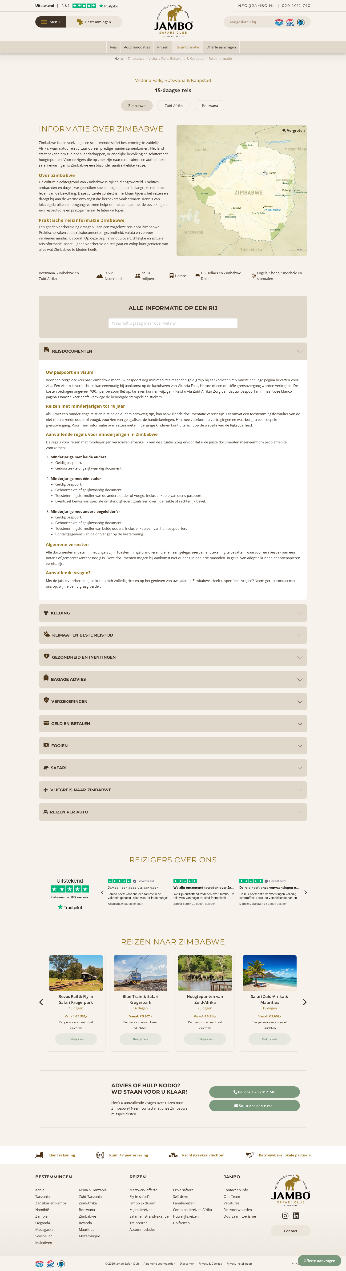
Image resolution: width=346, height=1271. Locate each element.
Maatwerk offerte (143, 1189)
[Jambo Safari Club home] (290, 1189)
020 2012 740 (296, 5)
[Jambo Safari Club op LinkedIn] (296, 1215)
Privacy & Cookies (210, 1264)
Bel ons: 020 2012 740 (256, 1092)
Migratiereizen (141, 1209)
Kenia (39, 1189)
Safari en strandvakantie (149, 1216)
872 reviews (79, 897)
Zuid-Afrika (88, 1203)
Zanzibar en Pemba (51, 1203)
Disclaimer (187, 1264)
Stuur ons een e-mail (256, 1105)
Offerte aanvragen (221, 47)
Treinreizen (138, 1222)
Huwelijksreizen (186, 1216)
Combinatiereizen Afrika (192, 1209)
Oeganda (42, 1222)
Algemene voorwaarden (159, 1264)
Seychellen (43, 1236)
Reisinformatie (187, 47)
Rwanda (85, 1222)
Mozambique (89, 1236)
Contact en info (236, 1189)
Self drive (180, 1196)
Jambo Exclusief (142, 1203)
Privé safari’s (183, 1189)
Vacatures (231, 1203)
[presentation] (102, 892)
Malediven (43, 1242)
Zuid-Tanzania (90, 1196)
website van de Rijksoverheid (228, 425)
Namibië (42, 1209)
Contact (290, 1230)
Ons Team (232, 1196)
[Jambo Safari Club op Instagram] (285, 1215)
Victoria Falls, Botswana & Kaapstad (177, 58)
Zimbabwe (136, 58)
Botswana (87, 1209)
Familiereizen (184, 1203)
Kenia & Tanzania (93, 1189)
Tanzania (42, 1196)
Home (119, 58)
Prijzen (162, 47)
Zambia (41, 1216)
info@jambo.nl (256, 5)
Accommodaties (137, 47)
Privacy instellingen (239, 1264)
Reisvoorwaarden (238, 1209)
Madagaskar (45, 1229)
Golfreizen (181, 1222)
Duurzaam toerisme (240, 1216)
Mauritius (86, 1229)
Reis (113, 47)
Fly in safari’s (139, 1196)
